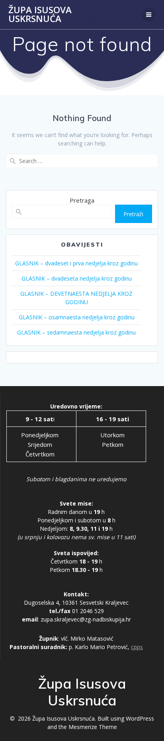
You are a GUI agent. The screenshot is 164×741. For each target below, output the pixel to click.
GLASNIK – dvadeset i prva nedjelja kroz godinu (76, 263)
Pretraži (133, 214)
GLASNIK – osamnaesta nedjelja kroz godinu (77, 317)
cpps (137, 647)
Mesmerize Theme (92, 727)
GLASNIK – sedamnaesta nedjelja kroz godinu (76, 332)
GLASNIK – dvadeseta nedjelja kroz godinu (76, 278)
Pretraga (82, 200)
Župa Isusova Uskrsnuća (40, 15)
